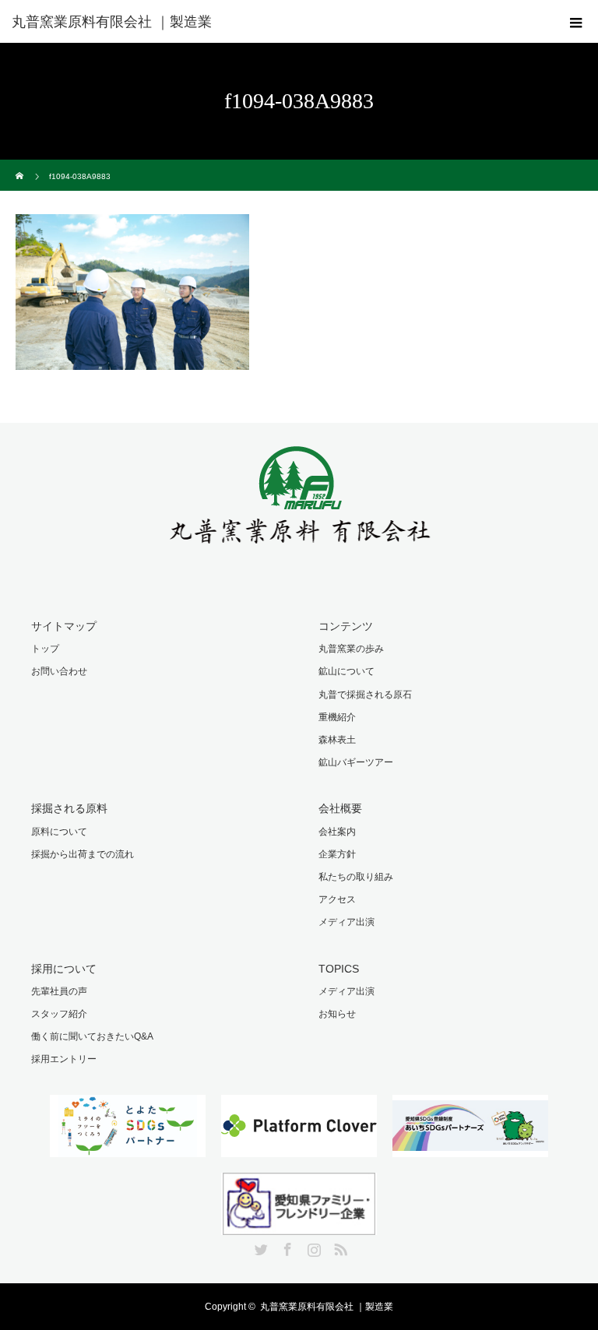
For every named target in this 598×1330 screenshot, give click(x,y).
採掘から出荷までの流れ (82, 854)
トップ (45, 648)
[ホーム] (21, 165)
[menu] (576, 22)
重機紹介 (337, 717)
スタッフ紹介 (59, 1013)
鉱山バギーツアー (355, 762)
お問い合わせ (59, 671)
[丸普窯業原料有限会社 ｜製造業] (216, 22)
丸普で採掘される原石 (365, 694)
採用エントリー (64, 1059)
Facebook (285, 1246)
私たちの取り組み (355, 876)
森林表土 (337, 739)
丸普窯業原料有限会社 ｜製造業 (326, 1306)
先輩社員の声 (59, 991)
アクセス (337, 899)
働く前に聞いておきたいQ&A (92, 1036)
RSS (338, 1246)
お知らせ (337, 1013)
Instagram (312, 1246)
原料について (59, 831)
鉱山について (346, 671)
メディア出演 (346, 922)
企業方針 (337, 854)
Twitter (259, 1246)
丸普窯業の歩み (351, 648)
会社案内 (337, 831)
